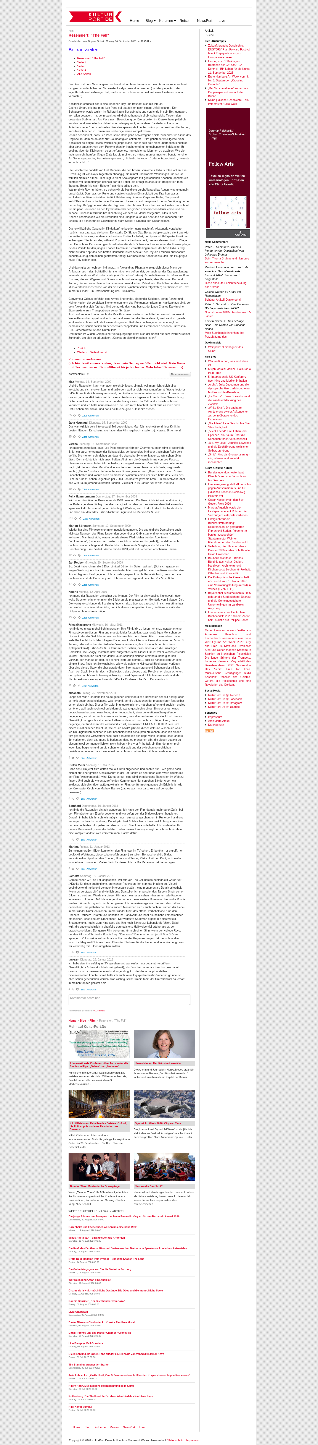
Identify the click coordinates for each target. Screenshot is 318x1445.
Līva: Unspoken (78, 1312)
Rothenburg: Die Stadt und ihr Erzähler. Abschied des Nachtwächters (111, 1396)
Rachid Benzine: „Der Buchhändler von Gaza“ (97, 1301)
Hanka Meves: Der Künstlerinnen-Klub (158, 1063)
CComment (99, 1010)
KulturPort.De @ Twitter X (224, 695)
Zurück (81, 348)
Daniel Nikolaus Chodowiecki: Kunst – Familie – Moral (102, 1322)
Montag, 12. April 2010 (93, 591)
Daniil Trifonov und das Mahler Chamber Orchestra (100, 1333)
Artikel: (209, 30)
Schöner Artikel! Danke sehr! (223, 299)
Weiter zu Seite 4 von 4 (92, 352)
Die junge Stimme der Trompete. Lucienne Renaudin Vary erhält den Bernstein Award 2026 (228, 661)
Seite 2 (81, 62)
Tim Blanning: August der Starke (89, 1364)
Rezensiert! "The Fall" (91, 58)
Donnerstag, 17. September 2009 (116, 496)
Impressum (215, 717)
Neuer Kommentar (180, 374)
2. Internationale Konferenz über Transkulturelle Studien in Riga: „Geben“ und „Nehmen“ (99, 1065)
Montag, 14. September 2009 (93, 381)
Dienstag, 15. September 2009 (108, 422)
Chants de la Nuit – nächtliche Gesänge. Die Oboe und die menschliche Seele (116, 1290)
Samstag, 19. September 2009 (111, 525)
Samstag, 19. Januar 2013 (96, 876)
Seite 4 (81, 70)
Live (142, 1427)
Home (76, 1427)
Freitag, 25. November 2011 (99, 693)
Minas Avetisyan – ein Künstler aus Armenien (97, 1237)
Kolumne (100, 1427)
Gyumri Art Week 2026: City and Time (158, 1123)
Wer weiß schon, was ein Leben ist (90, 1280)
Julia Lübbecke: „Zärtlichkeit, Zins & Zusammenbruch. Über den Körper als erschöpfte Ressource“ (129, 1375)
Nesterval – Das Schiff (148, 1186)
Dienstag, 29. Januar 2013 (96, 959)
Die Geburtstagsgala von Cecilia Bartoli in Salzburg (100, 1269)
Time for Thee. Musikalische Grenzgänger (95, 1186)
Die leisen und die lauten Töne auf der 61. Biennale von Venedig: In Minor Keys (116, 1354)
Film (71, 30)
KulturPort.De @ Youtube (224, 706)
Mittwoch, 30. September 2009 (104, 562)
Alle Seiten (84, 74)
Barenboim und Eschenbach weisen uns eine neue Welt (228, 638)
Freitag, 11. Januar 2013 (94, 846)
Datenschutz (216, 724)
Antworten (93, 415)
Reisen (114, 1427)
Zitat (84, 415)
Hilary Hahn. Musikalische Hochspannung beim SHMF (102, 1386)
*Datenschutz (175, 1440)
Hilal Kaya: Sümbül (80, 1407)
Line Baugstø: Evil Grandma (86, 1343)
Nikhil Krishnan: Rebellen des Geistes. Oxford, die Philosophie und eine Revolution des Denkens (98, 1126)
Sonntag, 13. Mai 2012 (100, 765)
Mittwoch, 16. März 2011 (107, 624)
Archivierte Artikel (219, 720)
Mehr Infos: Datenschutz (164, 367)
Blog (87, 1427)
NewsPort (130, 1427)
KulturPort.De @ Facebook (225, 699)
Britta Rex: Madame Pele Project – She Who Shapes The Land (106, 1259)
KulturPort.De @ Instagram (225, 703)
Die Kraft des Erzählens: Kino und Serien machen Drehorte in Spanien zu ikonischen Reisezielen (228, 649)
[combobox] (225, 35)
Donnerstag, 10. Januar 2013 (100, 805)
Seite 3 (81, 66)
